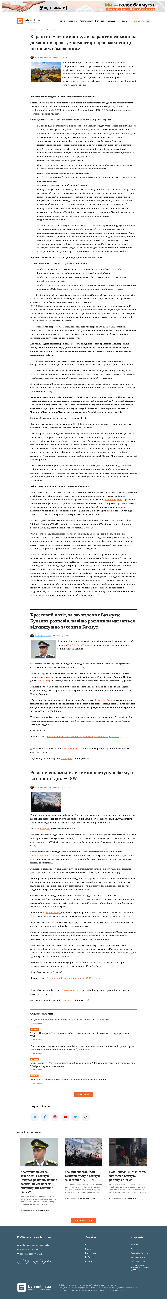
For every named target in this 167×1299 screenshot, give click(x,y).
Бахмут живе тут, (70, 748)
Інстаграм (66, 758)
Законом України (113, 499)
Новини (62, 21)
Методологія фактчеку (140, 1257)
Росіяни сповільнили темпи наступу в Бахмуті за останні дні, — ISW (83, 736)
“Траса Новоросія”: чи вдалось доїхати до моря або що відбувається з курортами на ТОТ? (80, 1035)
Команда (134, 1245)
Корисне (72, 21)
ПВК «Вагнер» (44, 680)
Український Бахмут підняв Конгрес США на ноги (73, 978)
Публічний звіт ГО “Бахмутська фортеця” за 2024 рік (140, 1267)
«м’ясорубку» (92, 932)
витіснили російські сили (43, 855)
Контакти (134, 1249)
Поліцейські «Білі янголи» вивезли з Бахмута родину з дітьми (128, 1176)
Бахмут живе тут (70, 990)
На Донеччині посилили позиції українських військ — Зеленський (69, 1019)
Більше (111, 21)
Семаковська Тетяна (43, 57)
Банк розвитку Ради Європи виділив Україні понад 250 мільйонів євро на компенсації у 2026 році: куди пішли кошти (82, 1064)
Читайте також (28, 1132)
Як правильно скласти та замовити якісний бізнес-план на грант (69, 1079)
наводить (45, 828)
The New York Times (78, 645)
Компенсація (86, 21)
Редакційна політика (139, 1253)
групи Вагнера (53, 912)
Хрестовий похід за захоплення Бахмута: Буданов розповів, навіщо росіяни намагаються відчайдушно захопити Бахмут (38, 1182)
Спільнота (139, 21)
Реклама (125, 21)
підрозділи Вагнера (104, 700)
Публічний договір (138, 1261)
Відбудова (100, 21)
